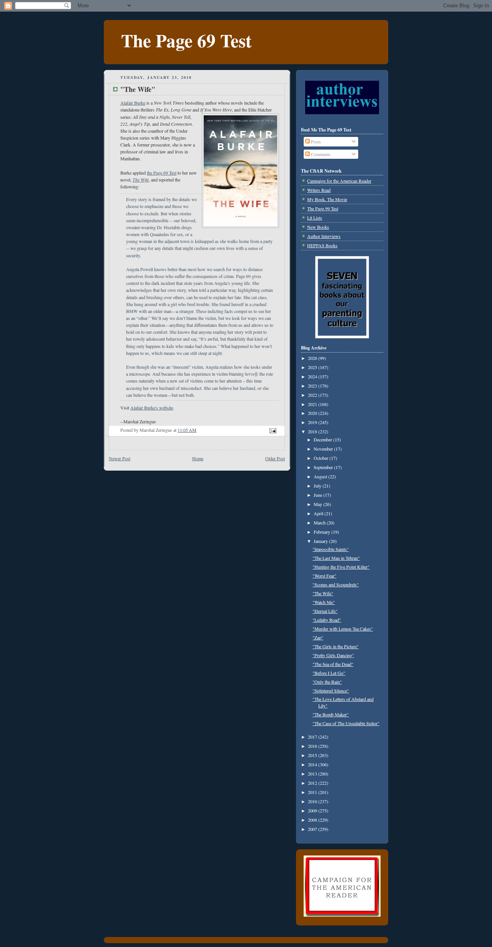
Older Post (275, 458)
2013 (313, 774)
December (323, 439)
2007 (313, 829)
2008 (313, 820)
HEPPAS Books (322, 245)
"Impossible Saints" (330, 549)
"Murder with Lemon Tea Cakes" (342, 629)
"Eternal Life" (324, 611)
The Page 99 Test (322, 208)
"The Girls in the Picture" (335, 646)
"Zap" (317, 637)
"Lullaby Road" (326, 620)
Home (197, 458)
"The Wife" (322, 593)
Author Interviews (324, 236)
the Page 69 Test (161, 173)
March (320, 522)
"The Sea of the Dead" (332, 664)
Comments (320, 154)
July (318, 486)
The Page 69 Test (186, 40)
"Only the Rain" (327, 682)
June (318, 495)
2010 (313, 801)
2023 (313, 386)
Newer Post (119, 458)
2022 (313, 395)
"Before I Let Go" (328, 673)
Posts (315, 141)
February (322, 532)
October (321, 458)
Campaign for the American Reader (339, 181)
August (321, 476)
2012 (313, 783)
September (324, 467)
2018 (313, 431)
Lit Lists (314, 218)
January (321, 541)
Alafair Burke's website (151, 407)
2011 (313, 792)
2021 (313, 404)
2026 (313, 358)
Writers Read (319, 190)
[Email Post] (272, 430)
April (319, 513)
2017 (313, 737)
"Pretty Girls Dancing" (333, 655)
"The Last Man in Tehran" (336, 558)
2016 (313, 746)
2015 (313, 755)
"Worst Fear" (324, 576)
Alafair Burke (132, 103)
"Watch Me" (323, 602)
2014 (313, 764)
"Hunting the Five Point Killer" (340, 567)
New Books (318, 227)
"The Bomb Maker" (330, 714)
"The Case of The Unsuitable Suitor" (345, 723)
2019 (313, 422)
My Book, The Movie (327, 199)
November (324, 449)
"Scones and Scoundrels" (335, 584)
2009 (313, 810)
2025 (313, 367)
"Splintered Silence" (330, 690)
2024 (313, 376)
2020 (313, 413)
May (318, 504)
